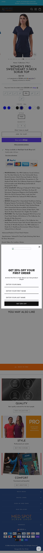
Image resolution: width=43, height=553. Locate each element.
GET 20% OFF (21, 304)
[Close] (39, 246)
